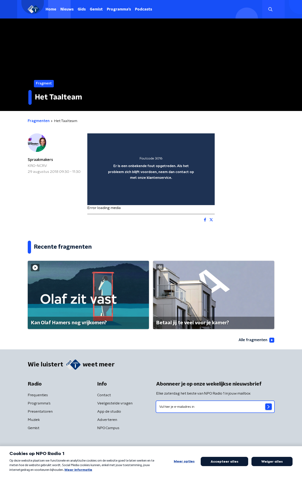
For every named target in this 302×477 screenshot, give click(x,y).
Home (51, 9)
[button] (270, 9)
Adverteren (107, 420)
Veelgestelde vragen (115, 403)
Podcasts (143, 9)
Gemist (96, 9)
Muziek (34, 420)
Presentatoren (40, 411)
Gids (82, 9)
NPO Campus (108, 428)
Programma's (119, 9)
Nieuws (67, 9)
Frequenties (38, 395)
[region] (151, 169)
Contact (104, 395)
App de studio (109, 411)
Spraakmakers (40, 160)
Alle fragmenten (253, 340)
